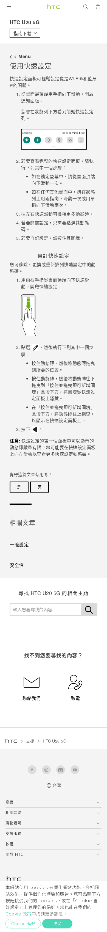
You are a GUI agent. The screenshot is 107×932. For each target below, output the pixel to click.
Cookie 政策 (18, 914)
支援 (30, 741)
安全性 (17, 565)
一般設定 (19, 544)
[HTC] (53, 6)
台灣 (56, 785)
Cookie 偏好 (23, 923)
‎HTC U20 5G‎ (54, 741)
